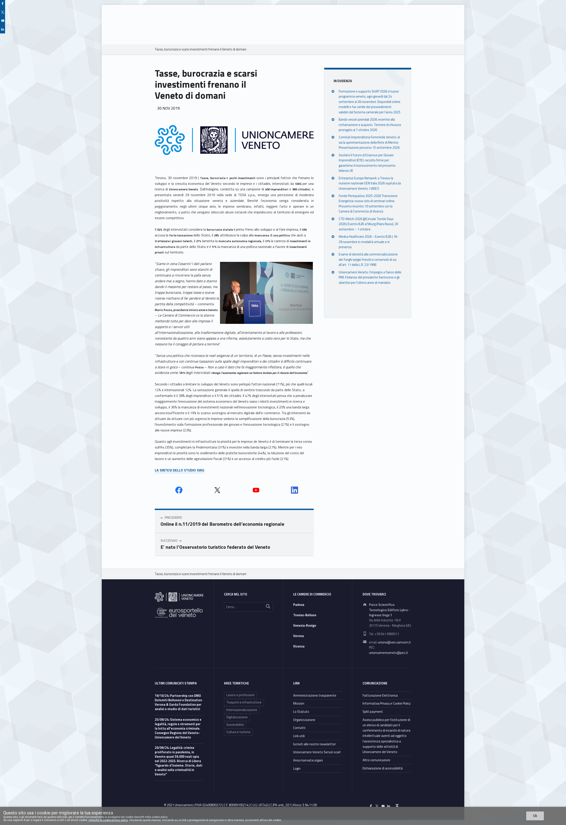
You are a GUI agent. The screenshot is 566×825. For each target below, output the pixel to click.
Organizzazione (304, 719)
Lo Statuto (301, 711)
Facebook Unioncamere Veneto (178, 490)
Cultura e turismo (238, 732)
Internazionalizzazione (241, 709)
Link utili (299, 735)
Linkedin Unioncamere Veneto (294, 490)
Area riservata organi (308, 760)
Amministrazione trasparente (314, 695)
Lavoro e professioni (240, 695)
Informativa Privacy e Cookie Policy (387, 703)
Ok (535, 816)
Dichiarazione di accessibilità (383, 768)
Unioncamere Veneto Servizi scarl (316, 752)
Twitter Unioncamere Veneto (217, 490)
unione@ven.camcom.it (394, 642)
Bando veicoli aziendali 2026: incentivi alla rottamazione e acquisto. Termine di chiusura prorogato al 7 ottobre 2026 (370, 124)
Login (296, 768)
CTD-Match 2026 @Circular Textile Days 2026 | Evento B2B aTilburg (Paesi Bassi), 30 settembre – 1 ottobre (368, 224)
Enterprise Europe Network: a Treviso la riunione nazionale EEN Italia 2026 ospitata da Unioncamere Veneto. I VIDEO (370, 183)
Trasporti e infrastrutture (244, 702)
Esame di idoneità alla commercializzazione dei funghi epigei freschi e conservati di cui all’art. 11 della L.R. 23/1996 (368, 259)
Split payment (373, 711)
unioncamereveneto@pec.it (388, 652)
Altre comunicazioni (376, 760)
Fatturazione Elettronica (380, 695)
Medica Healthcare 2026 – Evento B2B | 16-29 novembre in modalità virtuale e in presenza (368, 241)
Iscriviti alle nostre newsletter (314, 744)
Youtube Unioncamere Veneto (256, 490)
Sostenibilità (235, 724)
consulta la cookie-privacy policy (108, 820)
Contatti (299, 727)
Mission (298, 703)
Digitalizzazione (237, 717)
